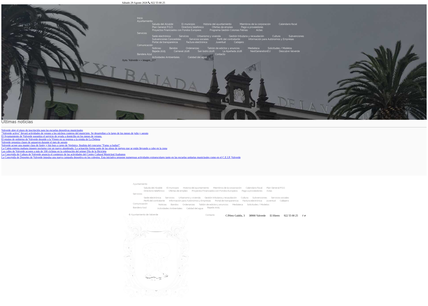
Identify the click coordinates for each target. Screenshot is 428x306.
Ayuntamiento (144, 21)
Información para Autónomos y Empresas (271, 39)
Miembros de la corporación (255, 24)
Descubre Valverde (289, 51)
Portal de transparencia (165, 42)
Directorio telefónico (193, 27)
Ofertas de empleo (222, 27)
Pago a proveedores (252, 27)
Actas (259, 30)
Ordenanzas (192, 48)
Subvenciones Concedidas (166, 39)
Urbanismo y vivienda (209, 36)
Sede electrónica (161, 36)
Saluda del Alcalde (162, 24)
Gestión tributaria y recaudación (246, 36)
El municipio (188, 24)
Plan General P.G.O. (162, 27)
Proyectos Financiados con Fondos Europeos (176, 30)
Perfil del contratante (228, 39)
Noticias (156, 48)
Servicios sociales (199, 39)
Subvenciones (296, 36)
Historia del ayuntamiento (217, 24)
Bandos (173, 48)
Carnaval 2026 (181, 51)
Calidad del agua (197, 57)
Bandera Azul (144, 54)
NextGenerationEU (260, 51)
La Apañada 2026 (232, 51)
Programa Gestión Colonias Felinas (229, 30)
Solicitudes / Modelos (280, 48)
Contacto (220, 54)
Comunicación (145, 45)
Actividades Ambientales (166, 57)
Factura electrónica (196, 42)
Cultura (276, 36)
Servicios (142, 33)
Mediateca (253, 48)
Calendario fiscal (288, 24)
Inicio (140, 18)
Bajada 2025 (159, 51)
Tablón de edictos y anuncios (223, 48)
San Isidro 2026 (206, 51)
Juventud (221, 42)
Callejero (239, 42)
